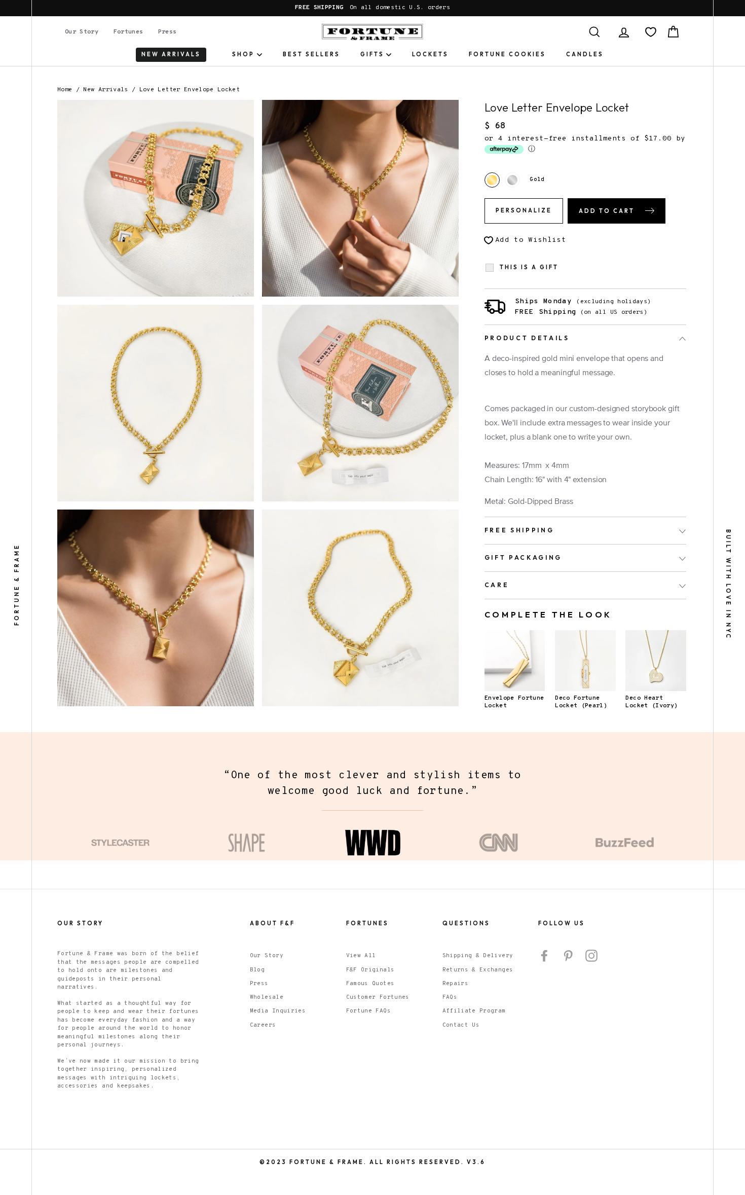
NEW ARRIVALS (171, 54)
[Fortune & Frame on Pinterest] (568, 956)
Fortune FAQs (368, 1011)
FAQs (449, 997)
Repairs (455, 983)
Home (64, 90)
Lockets (430, 54)
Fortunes (128, 32)
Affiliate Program (474, 1011)
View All (361, 955)
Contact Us (461, 1025)
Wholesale (266, 997)
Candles (585, 54)
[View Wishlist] (651, 32)
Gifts (372, 54)
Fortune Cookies (507, 54)
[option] (372, 8)
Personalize (524, 210)
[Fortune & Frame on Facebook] (544, 956)
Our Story (81, 32)
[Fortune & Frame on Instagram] (591, 956)
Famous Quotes (370, 983)
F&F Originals (370, 969)
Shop (243, 54)
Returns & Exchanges (477, 969)
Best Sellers (311, 54)
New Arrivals (105, 90)
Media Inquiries (278, 1011)
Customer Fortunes (377, 997)
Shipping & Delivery (477, 955)
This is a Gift (529, 267)
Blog (257, 969)
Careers (263, 1025)
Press (167, 32)
